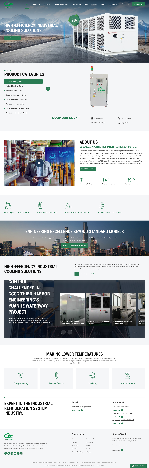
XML (92, 465)
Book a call (116, 410)
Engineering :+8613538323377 (123, 420)
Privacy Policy (100, 465)
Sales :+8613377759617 (121, 407)
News (103, 4)
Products (47, 4)
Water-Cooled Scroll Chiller (70, 462)
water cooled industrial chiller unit (106, 462)
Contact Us (113, 4)
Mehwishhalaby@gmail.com (81, 407)
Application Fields (61, 4)
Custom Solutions (77, 452)
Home (27, 4)
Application (75, 445)
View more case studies (87, 274)
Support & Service (90, 4)
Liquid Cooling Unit (66, 117)
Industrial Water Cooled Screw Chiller (49, 462)
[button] (72, 59)
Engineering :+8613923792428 (123, 413)
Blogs (88, 445)
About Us (36, 4)
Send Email (76, 410)
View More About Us (87, 169)
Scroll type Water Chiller (88, 462)
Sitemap (89, 452)
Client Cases (76, 4)
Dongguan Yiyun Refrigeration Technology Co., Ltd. (108, 146)
